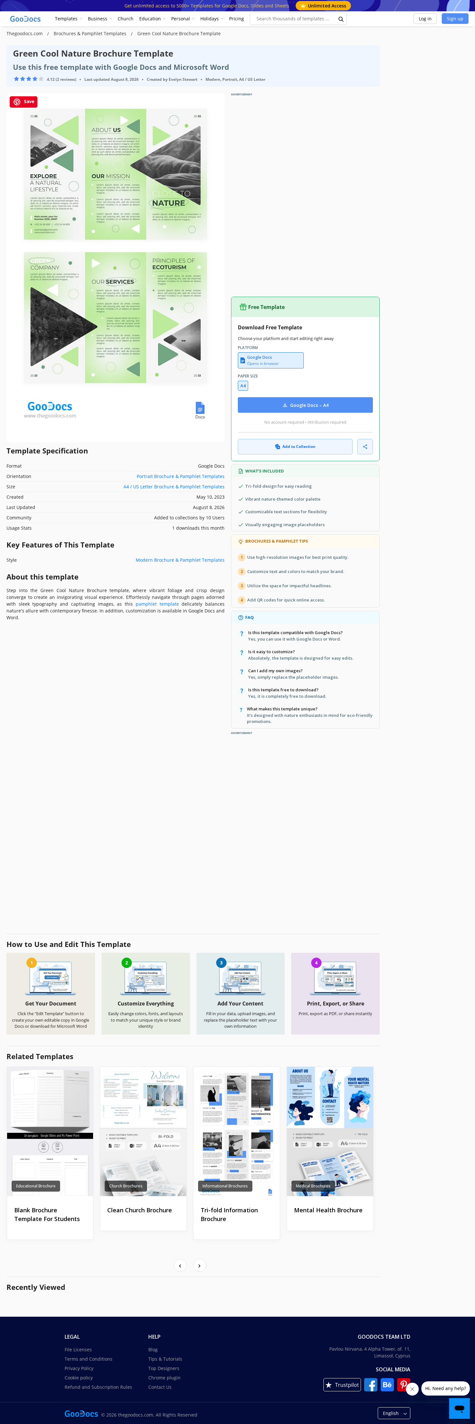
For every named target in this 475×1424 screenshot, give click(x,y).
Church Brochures (125, 1186)
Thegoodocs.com (25, 33)
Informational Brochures (225, 1186)
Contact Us (160, 1387)
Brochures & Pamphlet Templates (91, 33)
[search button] (341, 19)
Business (97, 19)
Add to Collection (298, 446)
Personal (180, 19)
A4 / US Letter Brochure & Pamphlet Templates (174, 487)
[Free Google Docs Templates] (25, 19)
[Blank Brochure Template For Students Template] (50, 1131)
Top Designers (163, 1368)
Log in (425, 19)
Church (125, 19)
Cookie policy (79, 1378)
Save (28, 101)
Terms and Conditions (88, 1359)
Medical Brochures (313, 1186)
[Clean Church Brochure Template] (143, 1131)
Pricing (236, 19)
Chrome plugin (164, 1378)
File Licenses (78, 1349)
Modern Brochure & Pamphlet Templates (180, 560)
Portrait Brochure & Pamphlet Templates (181, 476)
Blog (153, 1349)
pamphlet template (157, 604)
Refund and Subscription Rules (98, 1387)
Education (150, 19)
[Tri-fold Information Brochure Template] (237, 1131)
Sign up (455, 19)
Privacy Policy (79, 1368)
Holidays (209, 19)
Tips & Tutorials (165, 1359)
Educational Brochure (36, 1186)
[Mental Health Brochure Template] (330, 1131)
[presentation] (180, 1265)
